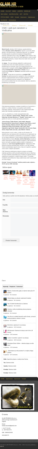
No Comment (13, 294)
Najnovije (5, 286)
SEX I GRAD (4, 14)
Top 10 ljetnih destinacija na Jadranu (17, 303)
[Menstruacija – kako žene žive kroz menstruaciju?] (26, 173)
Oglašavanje (31, 17)
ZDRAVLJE (27, 11)
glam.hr (30, 25)
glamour (14, 25)
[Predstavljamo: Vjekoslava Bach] (12, 172)
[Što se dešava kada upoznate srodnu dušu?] (19, 172)
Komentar (6, 216)
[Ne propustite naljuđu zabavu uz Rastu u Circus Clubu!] (32, 173)
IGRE (12, 17)
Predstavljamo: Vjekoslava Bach (13, 178)
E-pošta (5, 205)
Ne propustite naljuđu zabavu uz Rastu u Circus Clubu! (32, 182)
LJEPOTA (20, 11)
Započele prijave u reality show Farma (17, 359)
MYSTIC (26, 14)
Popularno (12, 286)
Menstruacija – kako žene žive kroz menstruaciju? (26, 181)
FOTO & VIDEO (5, 17)
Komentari (20, 286)
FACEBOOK (4, 20)
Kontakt (17, 17)
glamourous (6, 25)
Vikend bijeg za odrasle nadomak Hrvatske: (19, 298)
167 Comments (14, 354)
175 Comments (14, 347)
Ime (4, 200)
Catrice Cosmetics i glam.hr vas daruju (18, 338)
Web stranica (5, 210)
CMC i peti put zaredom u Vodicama (14, 29)
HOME (2, 11)
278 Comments (14, 334)
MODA (14, 11)
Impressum (23, 17)
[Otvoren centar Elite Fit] (6, 172)
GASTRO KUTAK (13, 14)
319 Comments (17, 327)
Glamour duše (10, 362)
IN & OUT (8, 11)
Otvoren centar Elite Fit (6, 177)
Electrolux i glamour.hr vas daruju (16, 325)
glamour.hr (22, 25)
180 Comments (17, 340)
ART (21, 14)
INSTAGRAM (12, 20)
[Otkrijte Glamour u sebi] (11, 7)
